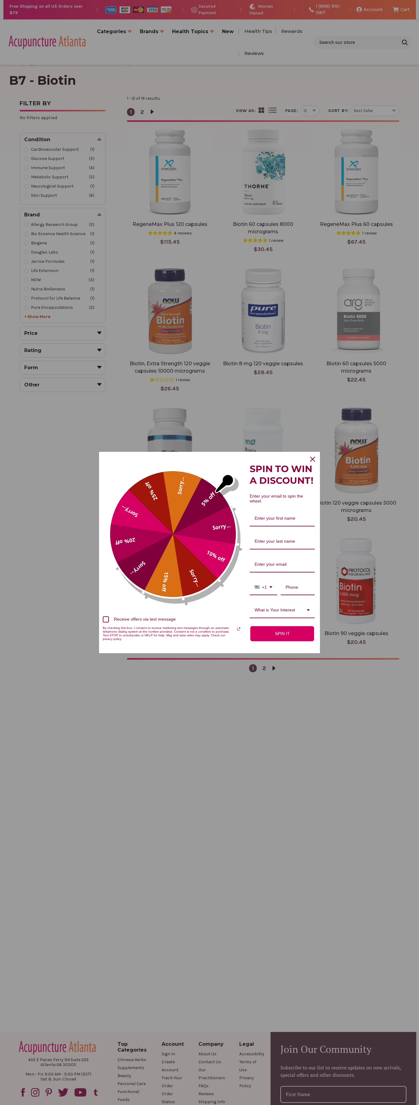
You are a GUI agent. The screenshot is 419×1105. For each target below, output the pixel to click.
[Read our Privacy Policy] (238, 629)
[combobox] (263, 587)
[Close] (312, 459)
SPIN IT (282, 633)
